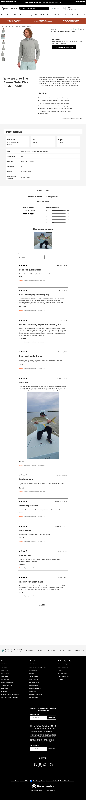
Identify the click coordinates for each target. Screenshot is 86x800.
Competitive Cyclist (63, 664)
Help (2, 661)
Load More (43, 605)
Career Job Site (33, 676)
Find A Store (4, 667)
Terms (43, 741)
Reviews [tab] (39, 190)
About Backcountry (35, 664)
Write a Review (43, 202)
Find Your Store (80, 1)
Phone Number (34, 745)
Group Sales (4, 688)
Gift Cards (4, 691)
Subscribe (51, 717)
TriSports (60, 679)
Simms (53, 29)
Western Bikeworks (63, 676)
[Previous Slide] (20, 2)
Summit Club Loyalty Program (38, 667)
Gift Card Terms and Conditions (10, 694)
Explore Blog (33, 670)
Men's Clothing (5, 26)
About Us (32, 661)
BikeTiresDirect (62, 673)
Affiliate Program (34, 682)
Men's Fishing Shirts (25, 26)
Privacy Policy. (49, 741)
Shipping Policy (5, 679)
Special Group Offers (35, 694)
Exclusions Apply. (34, 732)
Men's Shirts (14, 26)
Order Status (4, 670)
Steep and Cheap (63, 667)
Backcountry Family (64, 661)
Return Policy (5, 673)
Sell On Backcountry (35, 688)
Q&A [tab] (47, 191)
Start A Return (5, 676)
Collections (32, 691)
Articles (31, 673)
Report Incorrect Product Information (71, 118)
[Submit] (20, 8)
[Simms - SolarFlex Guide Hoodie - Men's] (3, 30)
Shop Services (33, 679)
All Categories (33, 697)
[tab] (14, 131)
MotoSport (61, 670)
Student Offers (33, 685)
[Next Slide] (66, 2)
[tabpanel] (43, 158)
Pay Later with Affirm (7, 685)
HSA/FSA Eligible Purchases (9, 697)
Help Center (4, 664)
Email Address (34, 714)
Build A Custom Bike (7, 682)
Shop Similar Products (63, 47)
